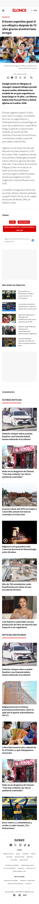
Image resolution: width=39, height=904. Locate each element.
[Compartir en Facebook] (12, 77)
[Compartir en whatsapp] (8, 77)
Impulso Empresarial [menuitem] (27, 865)
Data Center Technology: (19, 895)
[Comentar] (30, 77)
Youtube (29, 845)
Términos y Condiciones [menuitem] (27, 881)
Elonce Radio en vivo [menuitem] (19, 871)
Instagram (20, 845)
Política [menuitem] (33, 854)
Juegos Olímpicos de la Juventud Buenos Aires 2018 (19, 228)
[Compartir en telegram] (25, 77)
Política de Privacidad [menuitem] (11, 881)
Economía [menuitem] (14, 860)
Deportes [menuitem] (30, 857)
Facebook (11, 845)
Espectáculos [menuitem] (23, 860)
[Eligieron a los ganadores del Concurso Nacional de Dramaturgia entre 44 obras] (19, 532)
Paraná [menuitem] (18, 854)
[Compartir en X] (20, 77)
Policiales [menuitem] (25, 854)
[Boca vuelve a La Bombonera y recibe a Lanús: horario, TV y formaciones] (9, 294)
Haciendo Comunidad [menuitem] (12, 865)
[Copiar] (16, 77)
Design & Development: (24, 895)
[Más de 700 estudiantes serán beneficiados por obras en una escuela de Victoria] (19, 570)
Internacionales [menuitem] (19, 857)
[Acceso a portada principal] (19, 10)
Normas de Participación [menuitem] (15, 884)
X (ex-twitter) (15, 845)
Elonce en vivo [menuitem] (31, 868)
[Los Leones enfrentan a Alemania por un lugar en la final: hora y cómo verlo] (9, 306)
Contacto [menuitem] (28, 884)
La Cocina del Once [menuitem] (9, 868)
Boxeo (12, 222)
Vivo (35, 10)
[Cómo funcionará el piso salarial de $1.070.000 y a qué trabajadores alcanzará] (19, 733)
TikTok (25, 845)
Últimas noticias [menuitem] (8, 854)
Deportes (6, 17)
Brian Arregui (24, 222)
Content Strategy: (14, 895)
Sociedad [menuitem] (9, 857)
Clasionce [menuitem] (21, 868)
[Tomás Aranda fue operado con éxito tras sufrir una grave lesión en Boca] (9, 342)
